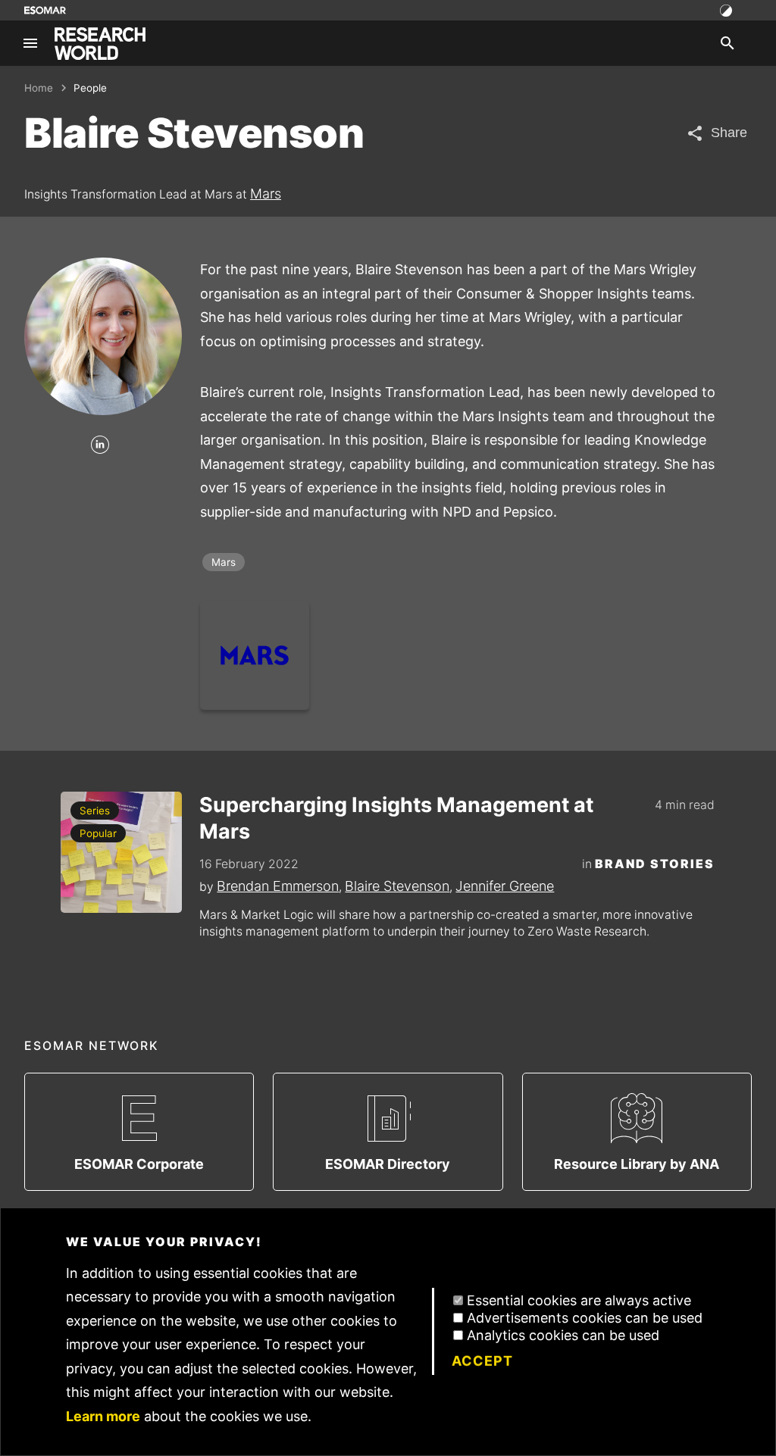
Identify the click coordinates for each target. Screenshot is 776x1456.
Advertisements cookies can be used (584, 1318)
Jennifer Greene (504, 886)
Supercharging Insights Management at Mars (396, 818)
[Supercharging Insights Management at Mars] (121, 852)
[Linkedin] (100, 446)
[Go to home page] (100, 43)
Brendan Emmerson (278, 886)
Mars (265, 194)
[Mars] (255, 655)
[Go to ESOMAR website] (45, 10)
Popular (98, 833)
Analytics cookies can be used (563, 1335)
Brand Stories (655, 864)
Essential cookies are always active (579, 1300)
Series (95, 811)
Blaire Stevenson (397, 886)
